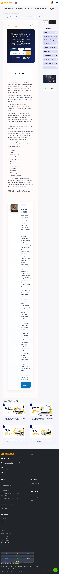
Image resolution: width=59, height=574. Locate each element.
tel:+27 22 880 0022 (8, 467)
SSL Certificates (5, 508)
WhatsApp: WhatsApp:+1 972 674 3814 (13, 469)
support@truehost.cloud (9, 472)
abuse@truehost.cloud (10, 542)
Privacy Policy (4, 536)
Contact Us (4, 524)
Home (5, 17)
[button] (18, 3)
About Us (3, 518)
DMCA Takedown (5, 540)
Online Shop (34, 486)
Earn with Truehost (35, 495)
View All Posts (24, 384)
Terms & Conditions (6, 533)
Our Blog (3, 521)
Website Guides (15, 13)
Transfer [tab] (28, 49)
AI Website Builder (35, 483)
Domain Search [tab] (14, 49)
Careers (33, 500)
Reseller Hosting (35, 497)
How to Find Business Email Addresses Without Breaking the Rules (15, 419)
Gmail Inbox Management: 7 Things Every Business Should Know (42, 419)
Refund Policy (4, 538)
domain (16, 97)
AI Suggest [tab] (21, 49)
